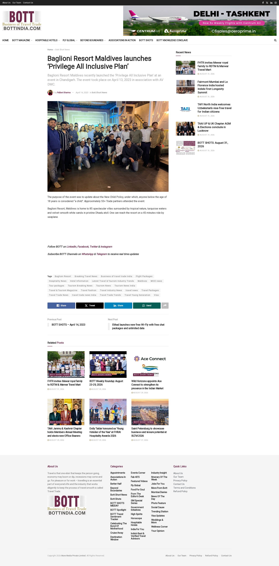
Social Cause (157, 507)
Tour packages (56, 286)
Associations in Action (122, 40)
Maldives (142, 281)
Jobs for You (158, 483)
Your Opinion (157, 531)
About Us (6, 3)
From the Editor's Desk (137, 495)
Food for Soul (138, 489)
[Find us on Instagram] (276, 3)
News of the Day (158, 497)
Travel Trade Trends (110, 295)
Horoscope (136, 518)
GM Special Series (136, 501)
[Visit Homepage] (21, 21)
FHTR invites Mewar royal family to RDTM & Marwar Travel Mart (213, 66)
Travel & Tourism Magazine (63, 290)
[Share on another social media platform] (165, 306)
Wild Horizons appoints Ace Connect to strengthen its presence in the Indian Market (147, 385)
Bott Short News (62, 50)
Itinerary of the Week (159, 478)
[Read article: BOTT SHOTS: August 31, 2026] (185, 148)
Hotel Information (79, 281)
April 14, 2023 (82, 92)
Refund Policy (180, 491)
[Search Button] (275, 40)
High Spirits (136, 514)
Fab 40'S (135, 477)
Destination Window (116, 538)
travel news (132, 290)
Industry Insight (159, 473)
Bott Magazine (21, 40)
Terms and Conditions (184, 488)
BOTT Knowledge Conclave (172, 40)
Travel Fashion (88, 290)
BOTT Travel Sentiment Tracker (116, 517)
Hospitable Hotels (46, 40)
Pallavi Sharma (64, 92)
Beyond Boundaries (91, 40)
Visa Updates (158, 515)
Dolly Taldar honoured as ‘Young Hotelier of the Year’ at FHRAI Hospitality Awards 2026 (106, 432)
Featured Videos (139, 481)
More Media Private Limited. (74, 556)
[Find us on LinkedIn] (271, 3)
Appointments (117, 473)
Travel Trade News (58, 295)
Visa (156, 295)
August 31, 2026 (56, 389)
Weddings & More (157, 521)
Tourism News (103, 286)
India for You (137, 529)
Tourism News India (125, 286)
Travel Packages (150, 290)
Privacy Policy (180, 480)
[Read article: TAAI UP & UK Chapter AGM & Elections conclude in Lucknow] (185, 129)
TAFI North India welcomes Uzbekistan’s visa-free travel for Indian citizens (215, 108)
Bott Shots (146, 40)
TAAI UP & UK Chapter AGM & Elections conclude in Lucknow (214, 127)
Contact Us (28, 3)
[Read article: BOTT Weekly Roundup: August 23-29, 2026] (108, 364)
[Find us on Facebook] (263, 3)
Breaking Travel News (86, 276)
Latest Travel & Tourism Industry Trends (113, 281)
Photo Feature (158, 503)
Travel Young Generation (137, 295)
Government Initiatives (137, 508)
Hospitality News (58, 281)
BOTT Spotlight (118, 510)
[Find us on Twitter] (267, 3)
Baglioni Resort (63, 276)
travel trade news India (84, 295)
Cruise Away (116, 532)
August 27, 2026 (140, 440)
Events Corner (138, 473)
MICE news (156, 281)
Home (5, 40)
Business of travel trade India (116, 276)
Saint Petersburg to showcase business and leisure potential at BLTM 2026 (148, 432)
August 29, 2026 (98, 389)
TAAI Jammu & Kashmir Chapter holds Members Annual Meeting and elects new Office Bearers (64, 432)
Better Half (116, 483)
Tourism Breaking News (80, 286)
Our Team (16, 3)
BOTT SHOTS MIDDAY (117, 504)
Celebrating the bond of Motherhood (118, 526)
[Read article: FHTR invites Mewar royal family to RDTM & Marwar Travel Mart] (66, 364)
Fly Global (69, 40)
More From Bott (159, 488)
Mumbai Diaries (159, 492)
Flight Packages (144, 276)
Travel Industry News (111, 290)
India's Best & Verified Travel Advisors (138, 536)
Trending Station (159, 511)
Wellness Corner (159, 526)
